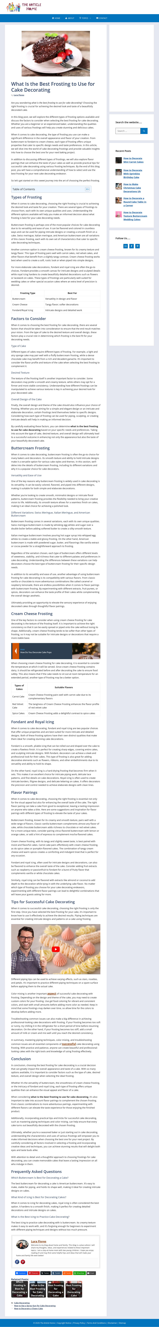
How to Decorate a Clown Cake (28, 1308)
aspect (51, 993)
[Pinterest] (23, 1262)
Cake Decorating (22, 1303)
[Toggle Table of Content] (86, 189)
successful (69, 1044)
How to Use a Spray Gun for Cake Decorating (35, 1305)
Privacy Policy (79, 1323)
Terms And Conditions (96, 1323)
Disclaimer (112, 1323)
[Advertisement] (109, 6)
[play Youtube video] (55, 949)
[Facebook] (17, 1262)
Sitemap (122, 1323)
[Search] (144, 131)
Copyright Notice (64, 1323)
